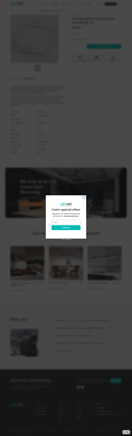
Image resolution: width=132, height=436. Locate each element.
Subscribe (66, 228)
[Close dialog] (83, 197)
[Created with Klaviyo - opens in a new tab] (66, 240)
